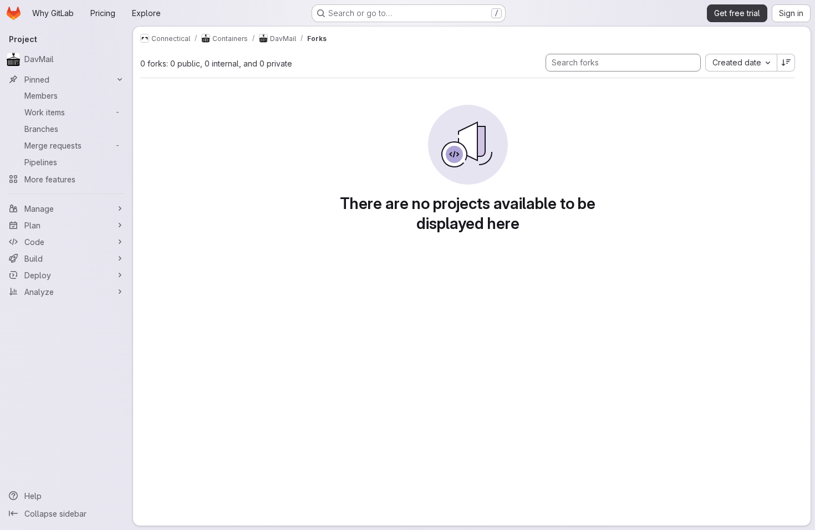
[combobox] (741, 63)
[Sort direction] (786, 63)
